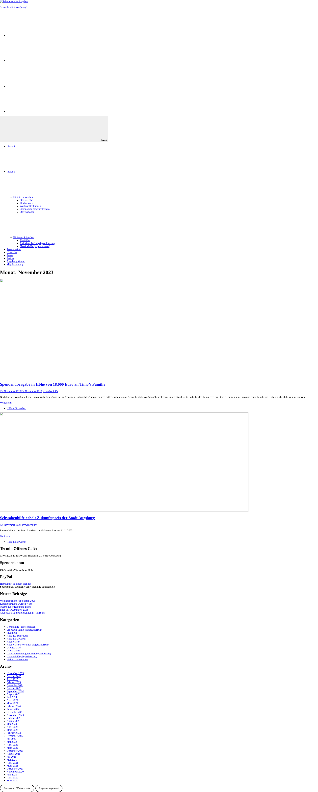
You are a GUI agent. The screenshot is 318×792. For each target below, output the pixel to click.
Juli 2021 (11, 756)
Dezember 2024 (15, 685)
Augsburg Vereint (16, 261)
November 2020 (15, 771)
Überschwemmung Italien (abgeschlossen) (29, 653)
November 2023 (15, 715)
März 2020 (12, 780)
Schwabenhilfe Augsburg (13, 7)
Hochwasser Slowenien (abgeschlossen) (28, 644)
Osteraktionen (27, 212)
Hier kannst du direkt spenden (15, 583)
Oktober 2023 (14, 718)
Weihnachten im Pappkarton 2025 (17, 600)
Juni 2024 (12, 697)
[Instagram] (31, 35)
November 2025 (15, 673)
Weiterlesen (6, 402)
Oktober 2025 (14, 676)
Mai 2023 (12, 724)
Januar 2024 (13, 709)
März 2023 (12, 729)
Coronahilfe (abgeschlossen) (35, 209)
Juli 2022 (11, 738)
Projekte (11, 171)
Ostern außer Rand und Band (15, 606)
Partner (10, 258)
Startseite (11, 146)
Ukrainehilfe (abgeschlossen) (35, 246)
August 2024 (13, 694)
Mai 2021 (12, 759)
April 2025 (12, 679)
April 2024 (12, 700)
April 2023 (12, 727)
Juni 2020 (12, 774)
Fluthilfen (25, 240)
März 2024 (12, 703)
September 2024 (15, 691)
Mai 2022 (12, 741)
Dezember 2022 (15, 735)
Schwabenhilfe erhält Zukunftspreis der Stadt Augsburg (47, 518)
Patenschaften (14, 249)
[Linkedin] (31, 86)
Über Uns (12, 252)
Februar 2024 (14, 706)
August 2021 (13, 753)
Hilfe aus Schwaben (23, 237)
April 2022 (12, 744)
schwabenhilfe (50, 391)
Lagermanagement (49, 788)
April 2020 (12, 777)
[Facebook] (31, 60)
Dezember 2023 (15, 712)
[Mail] (31, 111)
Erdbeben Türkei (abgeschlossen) (37, 243)
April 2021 (12, 762)
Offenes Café (27, 200)
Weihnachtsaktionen (30, 206)
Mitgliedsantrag (15, 264)
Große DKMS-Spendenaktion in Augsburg (22, 612)
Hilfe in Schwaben (23, 197)
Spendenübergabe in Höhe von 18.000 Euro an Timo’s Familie (52, 384)
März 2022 (12, 747)
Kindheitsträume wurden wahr (16, 603)
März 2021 (12, 765)
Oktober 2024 (14, 688)
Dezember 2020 (15, 768)
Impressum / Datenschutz (17, 788)
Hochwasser (26, 203)
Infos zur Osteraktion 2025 (14, 609)
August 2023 (13, 721)
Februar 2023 (14, 732)
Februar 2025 (14, 682)
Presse (10, 255)
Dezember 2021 (15, 750)
